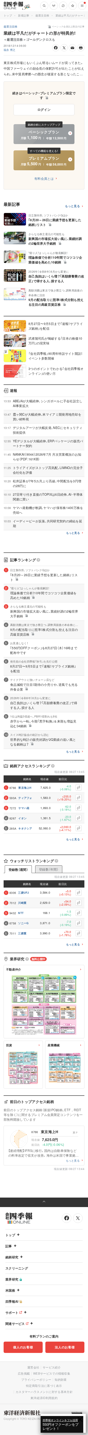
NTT (20, 913)
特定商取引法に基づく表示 (44, 1385)
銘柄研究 (11, 1257)
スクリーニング (16, 1268)
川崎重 (22, 903)
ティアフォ (25, 798)
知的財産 (61, 1379)
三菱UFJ (23, 892)
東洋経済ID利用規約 (44, 1398)
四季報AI (12, 1301)
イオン (22, 818)
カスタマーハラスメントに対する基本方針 (44, 1392)
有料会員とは (44, 178)
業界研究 (11, 1279)
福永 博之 (10, 50)
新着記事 (23, 15)
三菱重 (22, 933)
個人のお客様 (23, 1347)
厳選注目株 (42, 15)
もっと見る (72, 206)
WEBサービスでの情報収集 (51, 1373)
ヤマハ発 (23, 808)
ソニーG (23, 923)
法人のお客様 (65, 1347)
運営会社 (33, 1367)
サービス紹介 (52, 1367)
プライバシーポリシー (36, 1379)
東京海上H (25, 788)
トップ (8, 15)
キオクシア (25, 828)
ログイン (44, 109)
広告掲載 (24, 1373)
